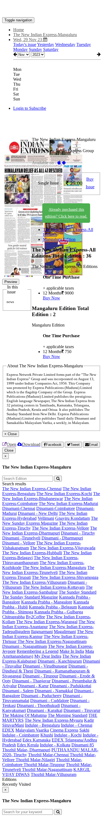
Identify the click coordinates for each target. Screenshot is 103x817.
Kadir (89, 720)
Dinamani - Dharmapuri (62, 538)
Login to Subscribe (29, 108)
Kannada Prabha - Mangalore (46, 602)
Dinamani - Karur (33, 685)
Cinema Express (64, 730)
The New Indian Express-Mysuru (54, 720)
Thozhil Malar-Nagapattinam (47, 769)
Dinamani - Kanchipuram (60, 661)
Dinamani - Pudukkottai (70, 685)
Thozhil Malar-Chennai (49, 754)
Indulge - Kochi (68, 735)
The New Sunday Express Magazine (50, 521)
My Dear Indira (47, 656)
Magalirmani (65, 631)
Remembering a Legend (38, 651)
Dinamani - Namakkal (54, 690)
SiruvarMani (13, 725)
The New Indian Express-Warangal (46, 621)
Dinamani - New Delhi (38, 513)
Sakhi (84, 730)
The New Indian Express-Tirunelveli (48, 570)
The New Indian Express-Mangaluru (54, 567)
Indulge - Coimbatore (20, 735)
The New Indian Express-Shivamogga (65, 577)
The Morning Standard (67, 715)
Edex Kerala (28, 745)
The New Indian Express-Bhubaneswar (51, 496)
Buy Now (51, 298)
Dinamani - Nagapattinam (24, 646)
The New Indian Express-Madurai (68, 503)
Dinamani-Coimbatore (55, 508)
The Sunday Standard (77, 592)
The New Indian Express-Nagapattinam (52, 641)
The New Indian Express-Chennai (32, 488)
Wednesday (65, 44)
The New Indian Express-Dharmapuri (49, 530)
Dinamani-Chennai (18, 508)
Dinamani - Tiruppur (40, 676)
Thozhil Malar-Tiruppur (44, 764)
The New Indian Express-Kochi (64, 493)
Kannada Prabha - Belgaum (53, 607)
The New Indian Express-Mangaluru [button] (45, 34)
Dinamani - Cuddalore (49, 700)
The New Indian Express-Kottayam (54, 587)
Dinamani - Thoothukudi (38, 705)
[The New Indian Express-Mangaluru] (51, 9)
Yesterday (45, 44)
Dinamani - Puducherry (41, 695)
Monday (20, 49)
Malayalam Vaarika (32, 730)
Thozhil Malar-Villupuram (53, 774)
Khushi (46, 735)
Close (8, 450)
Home (18, 29)
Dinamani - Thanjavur (31, 681)
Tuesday (83, 44)
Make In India (72, 651)
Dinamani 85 (82, 745)
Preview (10, 282)
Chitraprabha (13, 616)
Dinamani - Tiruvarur (81, 710)
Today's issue (24, 44)
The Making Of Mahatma (24, 715)
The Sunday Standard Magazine (30, 597)
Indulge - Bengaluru (42, 725)
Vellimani (46, 518)
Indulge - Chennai (76, 725)
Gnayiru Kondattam (72, 518)
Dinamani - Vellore (18, 543)
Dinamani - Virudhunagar (45, 666)
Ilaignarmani (42, 631)
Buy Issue (90, 183)
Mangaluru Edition (59, 239)
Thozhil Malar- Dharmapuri (26, 749)
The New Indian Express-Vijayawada (62, 547)
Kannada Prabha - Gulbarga (58, 612)
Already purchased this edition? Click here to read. (66, 212)
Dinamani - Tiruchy (78, 533)
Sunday (35, 49)
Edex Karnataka (37, 740)
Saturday (51, 49)
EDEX (8, 730)
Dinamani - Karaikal (44, 710)
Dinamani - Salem (18, 690)
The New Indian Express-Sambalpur (47, 589)
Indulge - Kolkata (55, 745)
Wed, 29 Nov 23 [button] (28, 39)
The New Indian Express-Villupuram (34, 582)
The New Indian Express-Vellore (60, 528)
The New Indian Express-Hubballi (32, 552)
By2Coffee (35, 616)
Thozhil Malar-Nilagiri (35, 759)
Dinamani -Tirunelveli (21, 538)
